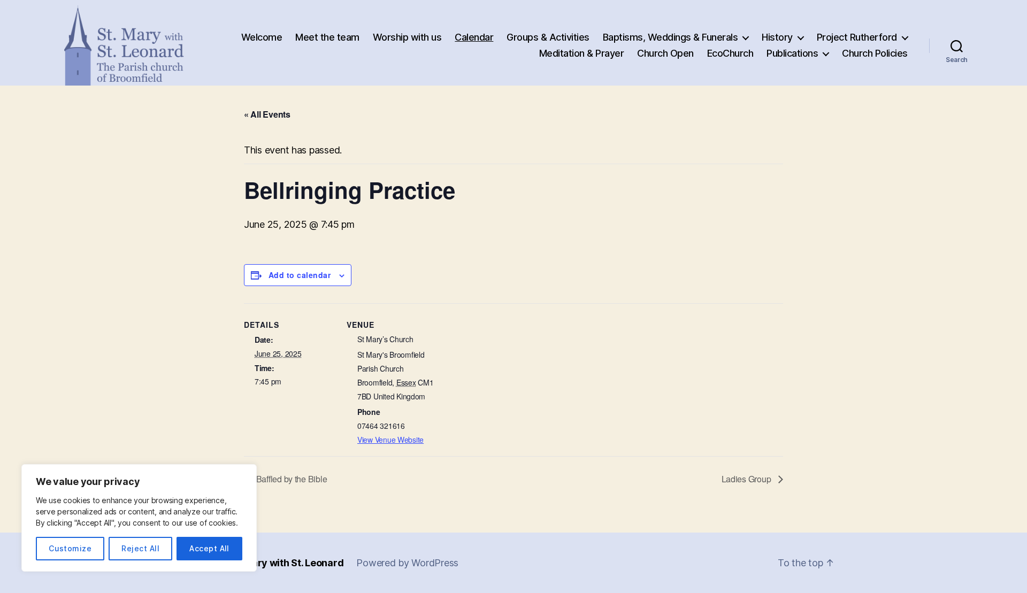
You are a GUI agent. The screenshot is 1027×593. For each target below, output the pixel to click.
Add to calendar (300, 274)
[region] (139, 518)
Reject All (140, 548)
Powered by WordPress (407, 562)
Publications (792, 53)
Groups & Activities (548, 37)
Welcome (261, 37)
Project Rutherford (857, 37)
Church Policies (875, 53)
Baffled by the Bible (290, 479)
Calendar (474, 37)
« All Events (267, 114)
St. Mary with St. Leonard (286, 562)
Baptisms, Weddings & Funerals (670, 37)
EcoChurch (730, 53)
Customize (70, 548)
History (777, 37)
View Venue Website (390, 439)
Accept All (209, 548)
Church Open (665, 53)
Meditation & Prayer (581, 53)
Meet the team (327, 37)
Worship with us (407, 37)
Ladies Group (747, 479)
